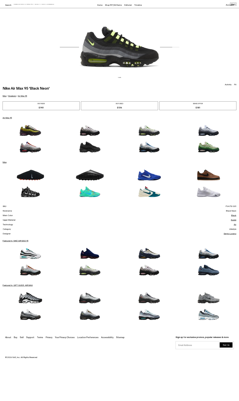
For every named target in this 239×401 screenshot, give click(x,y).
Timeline (138, 5)
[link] (30, 130)
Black (233, 216)
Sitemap (120, 337)
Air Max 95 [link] (7, 118)
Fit (235, 85)
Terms (40, 337)
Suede (233, 220)
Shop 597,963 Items (113, 5)
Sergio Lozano (230, 234)
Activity (228, 85)
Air (235, 225)
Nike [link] (5, 162)
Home (99, 5)
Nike (4, 96)
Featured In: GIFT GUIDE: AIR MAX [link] (18, 285)
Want (233, 4)
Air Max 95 (22, 96)
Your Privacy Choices (65, 337)
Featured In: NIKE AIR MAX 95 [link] (15, 241)
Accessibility (107, 337)
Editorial (128, 5)
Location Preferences (88, 337)
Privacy (49, 337)
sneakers (12, 96)
